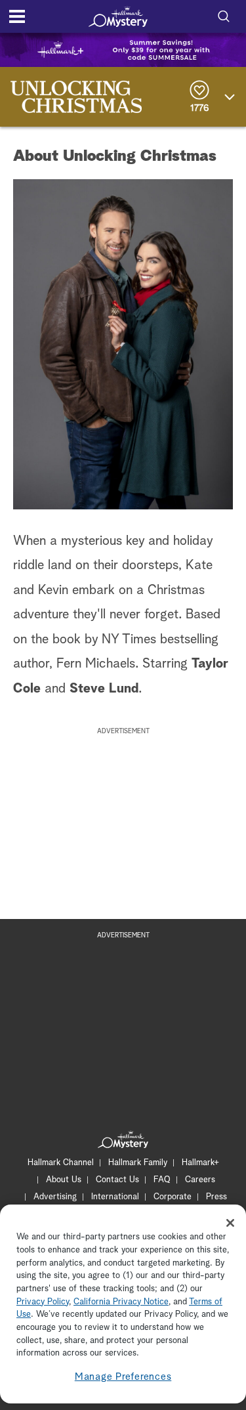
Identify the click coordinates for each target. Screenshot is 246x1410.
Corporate (173, 1197)
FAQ (162, 1180)
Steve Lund (104, 688)
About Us (63, 1180)
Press (216, 1197)
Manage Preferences (123, 1377)
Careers (200, 1180)
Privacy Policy (42, 1302)
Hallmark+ (200, 1163)
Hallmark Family (137, 1163)
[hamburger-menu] (17, 16)
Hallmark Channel (61, 1163)
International (115, 1197)
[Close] (230, 1223)
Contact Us (117, 1180)
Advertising (55, 1197)
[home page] (118, 16)
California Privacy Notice (121, 1302)
